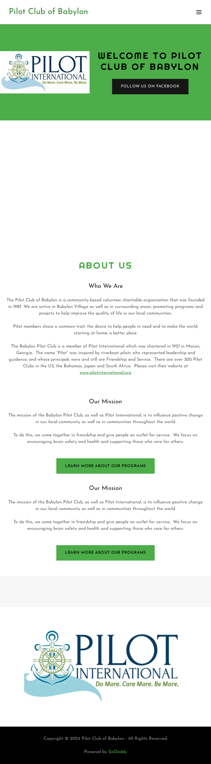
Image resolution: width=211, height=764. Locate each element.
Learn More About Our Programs (105, 466)
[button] (198, 12)
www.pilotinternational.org (105, 373)
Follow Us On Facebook (150, 86)
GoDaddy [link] (117, 752)
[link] (48, 13)
